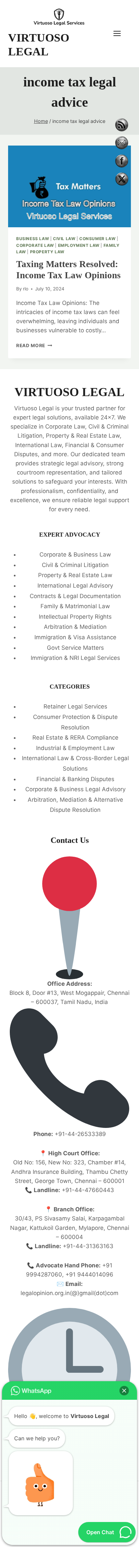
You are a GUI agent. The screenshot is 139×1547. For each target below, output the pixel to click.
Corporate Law (35, 245)
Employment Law (79, 245)
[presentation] (69, 187)
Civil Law (64, 238)
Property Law (47, 251)
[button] (124, 1390)
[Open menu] (120, 33)
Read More (34, 345)
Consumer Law (97, 238)
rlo (25, 288)
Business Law (32, 238)
